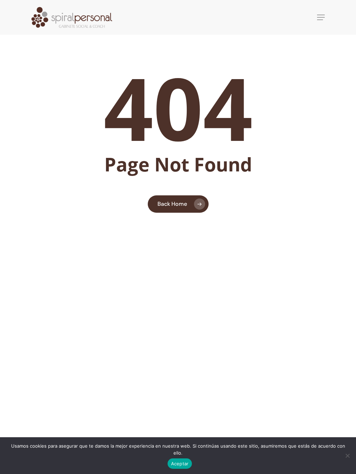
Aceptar (180, 463)
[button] (321, 17)
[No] (347, 455)
